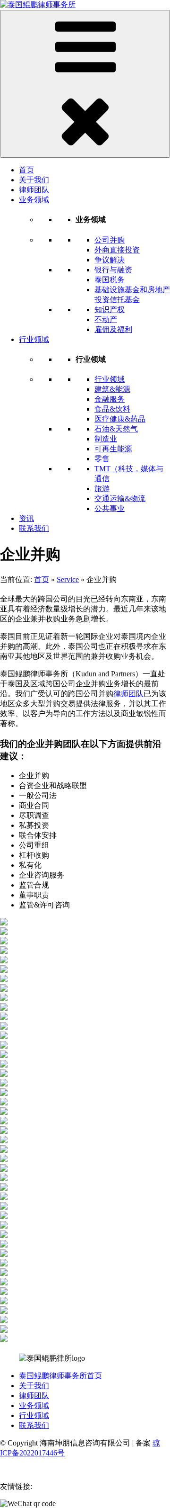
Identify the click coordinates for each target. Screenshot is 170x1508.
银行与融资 (113, 270)
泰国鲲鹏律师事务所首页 (60, 1376)
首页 (26, 170)
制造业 (105, 439)
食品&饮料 (112, 409)
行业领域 (34, 339)
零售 (102, 459)
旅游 (102, 489)
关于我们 (34, 180)
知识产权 (109, 309)
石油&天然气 (116, 429)
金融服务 (109, 399)
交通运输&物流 (119, 498)
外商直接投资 (117, 250)
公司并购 (109, 240)
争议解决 (109, 260)
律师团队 (34, 190)
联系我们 (34, 528)
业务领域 (34, 200)
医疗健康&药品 (119, 419)
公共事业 (109, 508)
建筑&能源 (112, 389)
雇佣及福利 (113, 329)
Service (68, 579)
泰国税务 (109, 280)
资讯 (26, 518)
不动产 (105, 319)
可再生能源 (113, 449)
